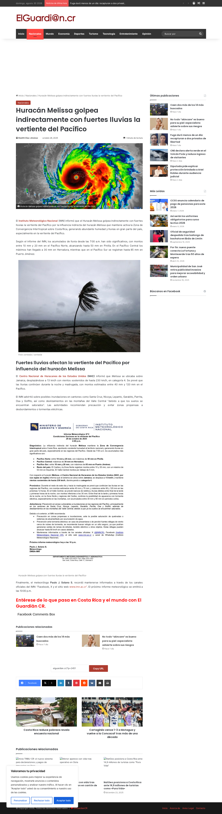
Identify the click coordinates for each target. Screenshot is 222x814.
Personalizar (20, 800)
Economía (64, 33)
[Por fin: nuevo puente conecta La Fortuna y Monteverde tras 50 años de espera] (159, 252)
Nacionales (35, 33)
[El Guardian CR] (46, 17)
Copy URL (98, 668)
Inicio (21, 33)
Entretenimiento (129, 33)
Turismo (93, 33)
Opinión (146, 33)
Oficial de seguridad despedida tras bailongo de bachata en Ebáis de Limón (187, 235)
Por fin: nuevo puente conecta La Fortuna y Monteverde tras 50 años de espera (187, 252)
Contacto (200, 808)
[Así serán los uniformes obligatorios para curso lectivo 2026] (159, 221)
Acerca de (175, 808)
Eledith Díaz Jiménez (28, 138)
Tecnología (109, 33)
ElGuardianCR (80, 808)
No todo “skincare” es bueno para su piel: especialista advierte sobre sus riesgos (119, 641)
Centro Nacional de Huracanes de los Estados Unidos (52, 376)
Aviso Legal (188, 808)
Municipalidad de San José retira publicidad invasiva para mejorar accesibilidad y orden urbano (187, 271)
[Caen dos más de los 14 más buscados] (25, 641)
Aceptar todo (64, 800)
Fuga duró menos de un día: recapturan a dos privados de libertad (103, 3)
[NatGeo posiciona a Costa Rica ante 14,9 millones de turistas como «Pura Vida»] (123, 768)
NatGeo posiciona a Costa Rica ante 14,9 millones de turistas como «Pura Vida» (122, 785)
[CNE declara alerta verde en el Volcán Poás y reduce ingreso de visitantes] (159, 155)
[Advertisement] (111, 66)
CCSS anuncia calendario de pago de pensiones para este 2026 (187, 204)
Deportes (79, 33)
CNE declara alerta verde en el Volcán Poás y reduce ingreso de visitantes (188, 154)
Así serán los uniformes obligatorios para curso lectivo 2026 (184, 220)
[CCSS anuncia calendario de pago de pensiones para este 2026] (159, 205)
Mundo (50, 33)
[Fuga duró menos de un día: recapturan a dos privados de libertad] (159, 139)
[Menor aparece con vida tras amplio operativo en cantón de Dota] (79, 768)
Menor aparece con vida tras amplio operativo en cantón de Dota (78, 785)
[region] (42, 786)
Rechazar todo (42, 800)
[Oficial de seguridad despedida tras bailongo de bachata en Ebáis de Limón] (159, 236)
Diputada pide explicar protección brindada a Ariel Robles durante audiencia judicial (186, 171)
